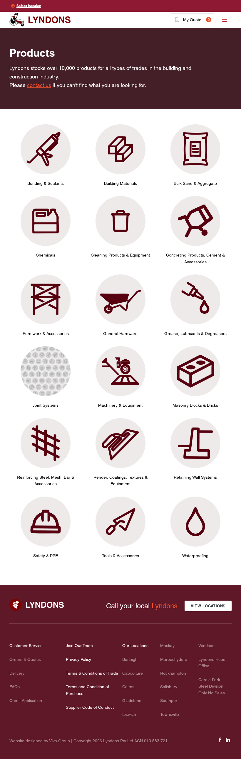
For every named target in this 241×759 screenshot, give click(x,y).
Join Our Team (79, 645)
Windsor (206, 645)
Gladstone (131, 700)
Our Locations (135, 645)
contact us (39, 85)
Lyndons (165, 606)
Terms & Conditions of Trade (92, 673)
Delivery (16, 673)
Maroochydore (173, 659)
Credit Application (25, 700)
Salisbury (168, 686)
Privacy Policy (78, 659)
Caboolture (132, 673)
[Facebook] (219, 742)
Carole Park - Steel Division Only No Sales (211, 686)
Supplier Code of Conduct (90, 707)
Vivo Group (59, 740)
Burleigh (130, 659)
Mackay (167, 645)
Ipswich (129, 714)
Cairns (128, 686)
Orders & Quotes (25, 659)
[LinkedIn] (228, 742)
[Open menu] (224, 20)
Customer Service (26, 645)
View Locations (208, 606)
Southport (169, 700)
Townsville (169, 714)
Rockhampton (173, 673)
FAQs (14, 686)
